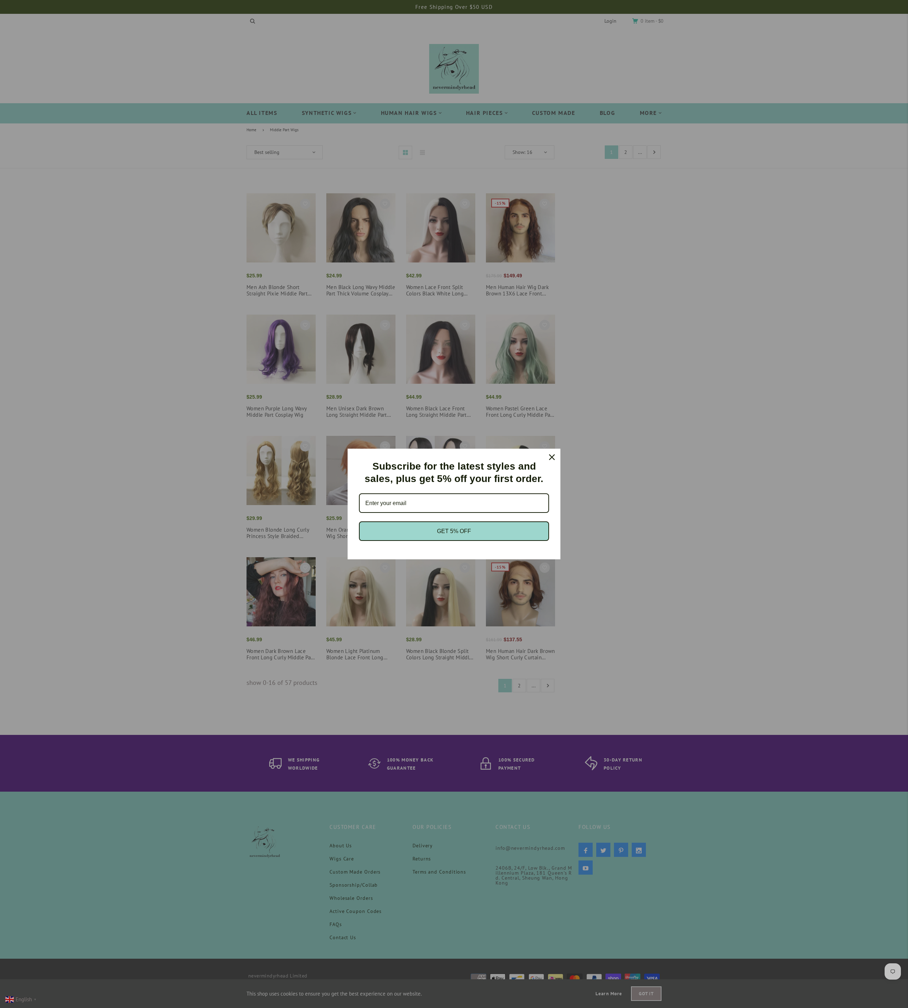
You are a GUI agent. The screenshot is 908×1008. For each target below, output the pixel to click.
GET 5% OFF (454, 531)
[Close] (551, 457)
